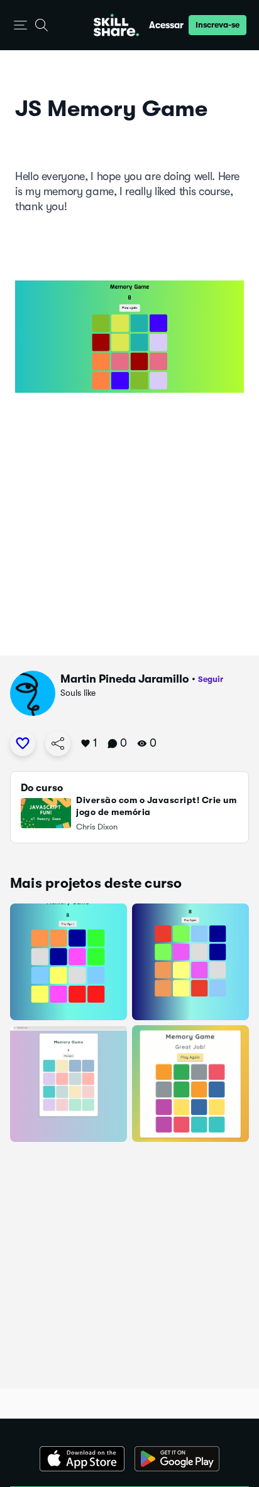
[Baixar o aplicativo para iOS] (82, 1458)
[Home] (116, 25)
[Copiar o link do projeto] (57, 743)
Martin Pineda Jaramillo (124, 679)
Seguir (210, 679)
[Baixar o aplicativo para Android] (177, 1458)
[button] (20, 25)
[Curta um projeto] (22, 743)
